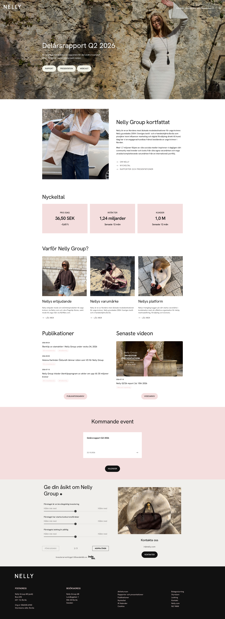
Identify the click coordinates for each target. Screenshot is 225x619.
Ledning (174, 597)
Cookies (121, 606)
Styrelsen (175, 594)
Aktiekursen (123, 591)
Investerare (191, 8)
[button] (75, 347)
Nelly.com (175, 603)
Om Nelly (180, 8)
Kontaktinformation (205, 8)
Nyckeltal (125, 165)
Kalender (112, 468)
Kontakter (149, 554)
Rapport (49, 68)
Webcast (84, 68)
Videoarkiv (149, 396)
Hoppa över (100, 548)
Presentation (66, 68)
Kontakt (174, 600)
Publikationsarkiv (75, 396)
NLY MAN (175, 606)
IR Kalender (123, 603)
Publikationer (123, 597)
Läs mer (50, 318)
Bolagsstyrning (177, 591)
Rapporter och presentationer (136, 169)
